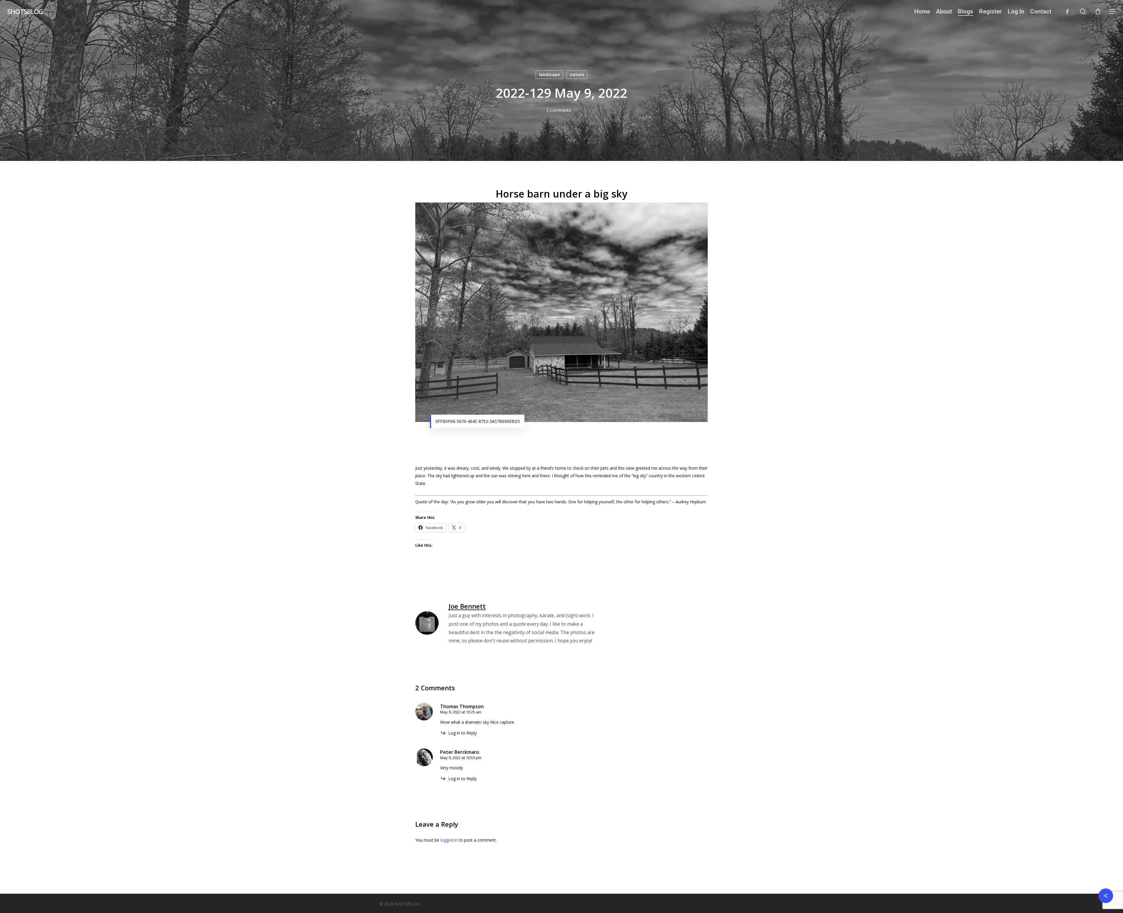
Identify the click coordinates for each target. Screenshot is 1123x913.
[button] (1112, 11)
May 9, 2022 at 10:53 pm (460, 757)
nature (577, 74)
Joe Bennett (467, 606)
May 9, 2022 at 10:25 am (460, 712)
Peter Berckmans (459, 752)
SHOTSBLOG (25, 11)
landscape (549, 74)
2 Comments (558, 110)
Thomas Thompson (462, 706)
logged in (449, 840)
